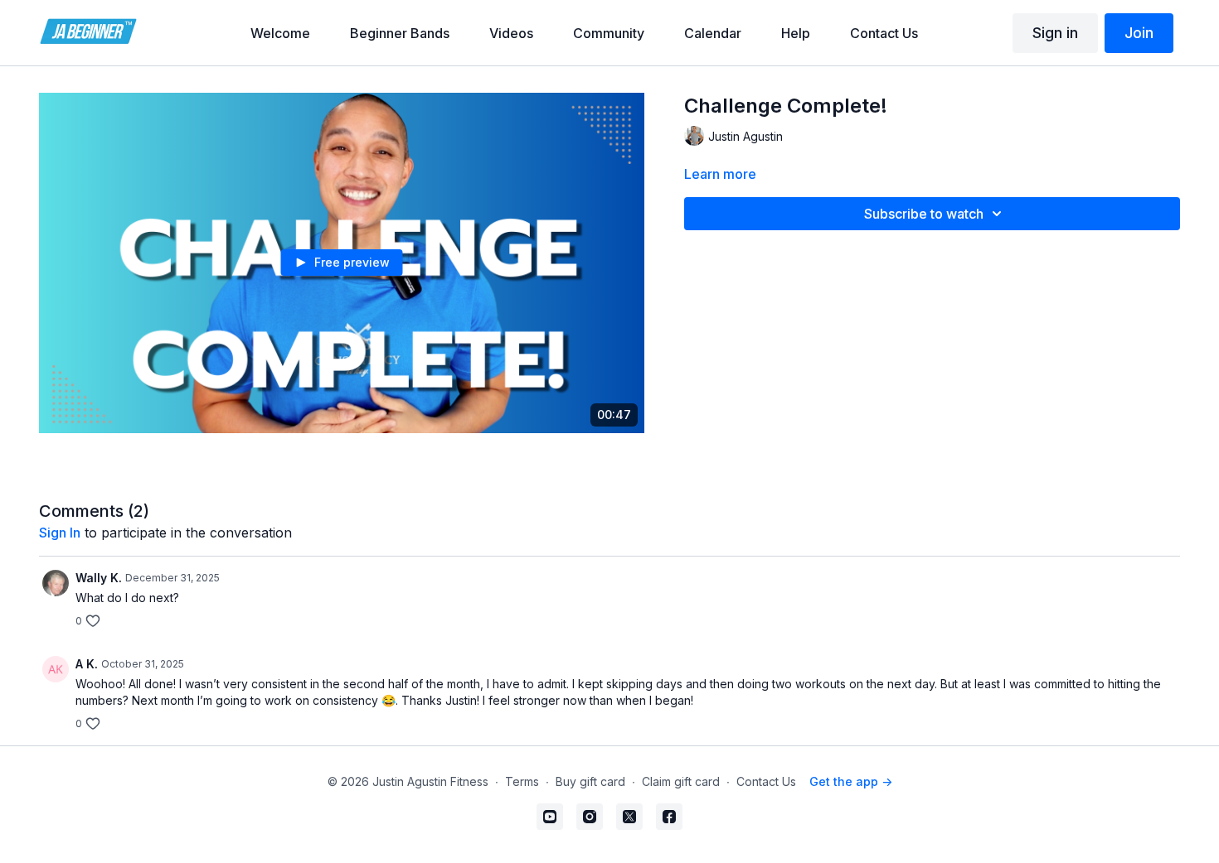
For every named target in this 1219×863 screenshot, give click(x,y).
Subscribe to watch (923, 213)
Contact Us (766, 781)
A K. (86, 664)
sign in (59, 532)
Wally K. (98, 578)
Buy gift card (590, 781)
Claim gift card (681, 781)
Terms (522, 781)
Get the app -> (850, 781)
